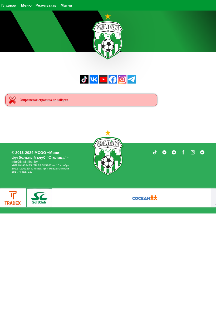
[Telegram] (131, 82)
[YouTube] (103, 82)
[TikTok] (84, 82)
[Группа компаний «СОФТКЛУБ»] (39, 197)
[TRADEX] (13, 197)
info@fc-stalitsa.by (25, 162)
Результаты (46, 5)
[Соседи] (145, 197)
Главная (8, 5)
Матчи (66, 5)
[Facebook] (113, 82)
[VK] (94, 82)
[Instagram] (122, 82)
